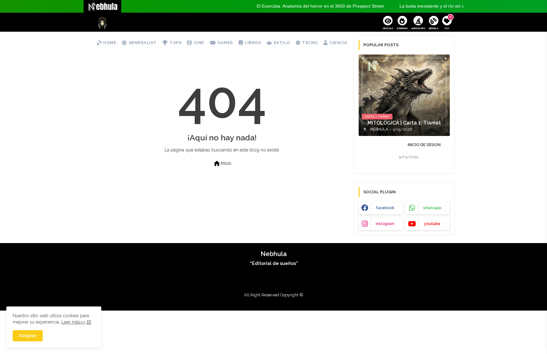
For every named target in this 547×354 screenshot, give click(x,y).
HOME (109, 42)
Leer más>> (73, 322)
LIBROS (253, 42)
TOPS (175, 42)
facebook (385, 208)
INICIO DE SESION (424, 144)
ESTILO (282, 42)
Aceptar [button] (27, 335)
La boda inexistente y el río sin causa (427, 6)
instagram (385, 224)
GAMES (225, 42)
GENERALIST (143, 42)
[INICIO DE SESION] (377, 152)
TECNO (310, 42)
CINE (199, 42)
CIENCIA (339, 42)
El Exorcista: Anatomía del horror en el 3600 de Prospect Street (311, 6)
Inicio (222, 163)
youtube (432, 224)
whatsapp (432, 208)
